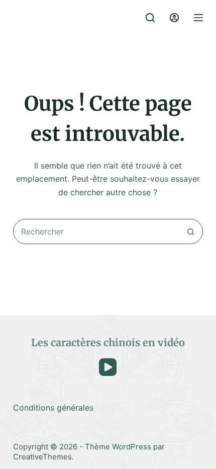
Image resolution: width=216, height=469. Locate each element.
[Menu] (198, 17)
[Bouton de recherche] (190, 231)
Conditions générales (53, 408)
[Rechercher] (150, 17)
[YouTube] (108, 367)
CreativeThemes (42, 456)
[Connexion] (174, 17)
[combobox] (96, 231)
